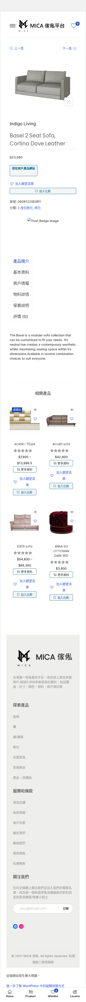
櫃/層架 (18, 737)
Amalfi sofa (61, 444)
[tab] (43, 261)
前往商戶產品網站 (23, 168)
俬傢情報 (19, 812)
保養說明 (21, 305)
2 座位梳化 (25, 208)
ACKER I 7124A (24, 444)
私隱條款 (19, 863)
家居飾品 (19, 767)
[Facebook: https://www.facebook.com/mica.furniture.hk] (15, 926)
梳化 (38, 208)
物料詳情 (21, 294)
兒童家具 (19, 757)
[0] (73, 25)
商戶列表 (19, 823)
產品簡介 (21, 261)
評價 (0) (20, 316)
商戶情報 (21, 283)
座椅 (16, 716)
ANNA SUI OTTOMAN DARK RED (61, 551)
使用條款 (19, 853)
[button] (22, 184)
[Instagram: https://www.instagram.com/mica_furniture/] (21, 926)
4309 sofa (24, 546)
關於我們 (19, 833)
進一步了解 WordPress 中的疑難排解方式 (35, 986)
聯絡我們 (19, 843)
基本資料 (21, 272)
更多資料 (26, 469)
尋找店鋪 (19, 802)
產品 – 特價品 (22, 777)
